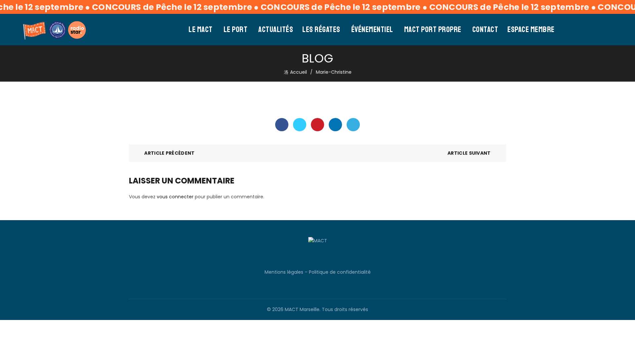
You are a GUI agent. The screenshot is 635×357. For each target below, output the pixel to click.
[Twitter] (299, 124)
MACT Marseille (302, 309)
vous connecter (175, 196)
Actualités (275, 29)
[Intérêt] (317, 124)
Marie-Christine (334, 72)
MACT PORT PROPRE (432, 29)
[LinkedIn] (335, 124)
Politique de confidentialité (340, 272)
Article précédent (169, 153)
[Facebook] (281, 124)
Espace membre (531, 29)
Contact (485, 29)
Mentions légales (284, 272)
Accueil (298, 72)
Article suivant (469, 153)
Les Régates (321, 29)
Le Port (236, 29)
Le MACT (201, 29)
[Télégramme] (353, 124)
